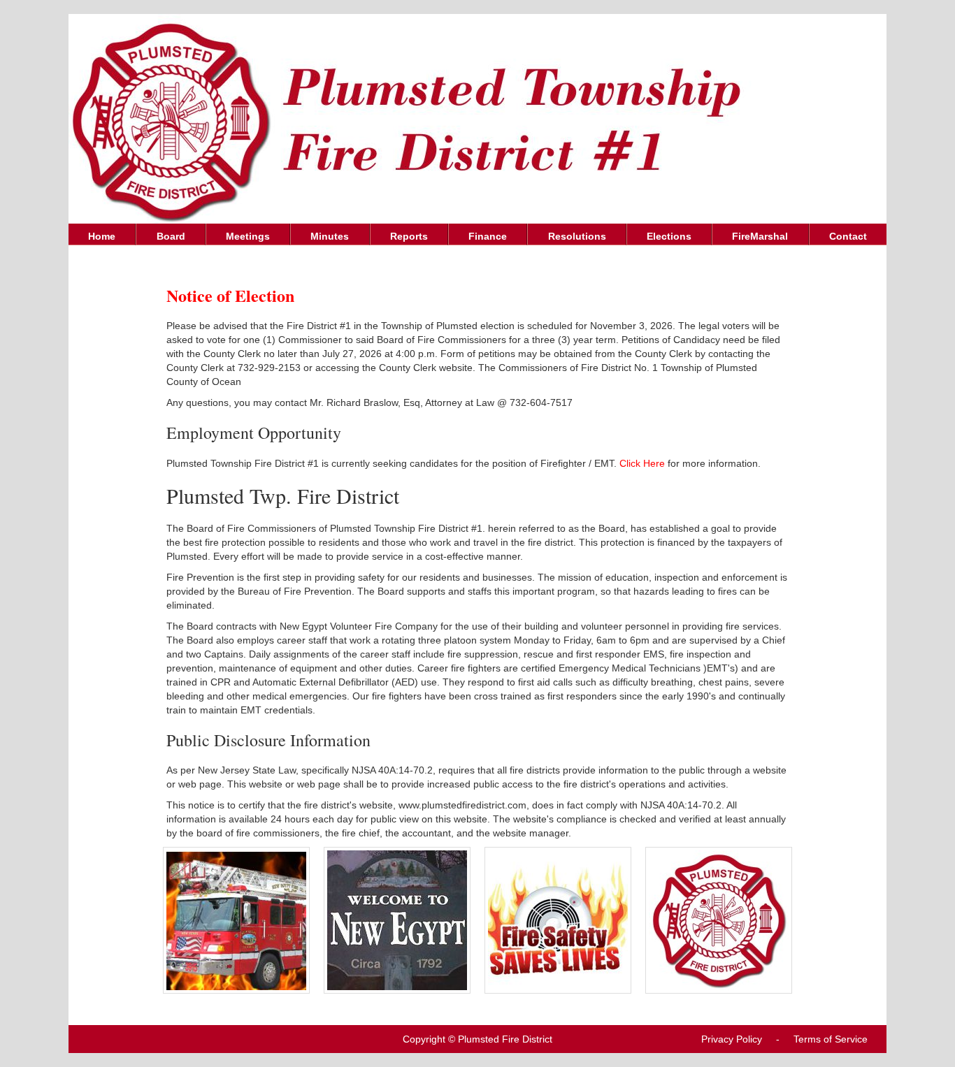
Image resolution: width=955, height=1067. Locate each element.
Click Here (642, 463)
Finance (487, 236)
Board (171, 236)
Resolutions (577, 236)
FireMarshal (760, 236)
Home (101, 236)
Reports (409, 236)
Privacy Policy (731, 1039)
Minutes (329, 236)
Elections (669, 236)
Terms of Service (831, 1039)
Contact (848, 236)
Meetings (248, 236)
